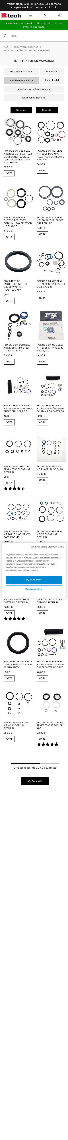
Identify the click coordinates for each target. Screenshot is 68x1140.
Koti (6, 46)
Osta (9, 173)
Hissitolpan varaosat (21, 71)
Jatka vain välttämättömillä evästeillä (47, 547)
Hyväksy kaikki (34, 580)
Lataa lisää (35, 780)
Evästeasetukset (34, 589)
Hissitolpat (52, 71)
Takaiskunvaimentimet (34, 97)
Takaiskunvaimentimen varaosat (34, 89)
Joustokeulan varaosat (35, 50)
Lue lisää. (39, 26)
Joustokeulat (52, 80)
